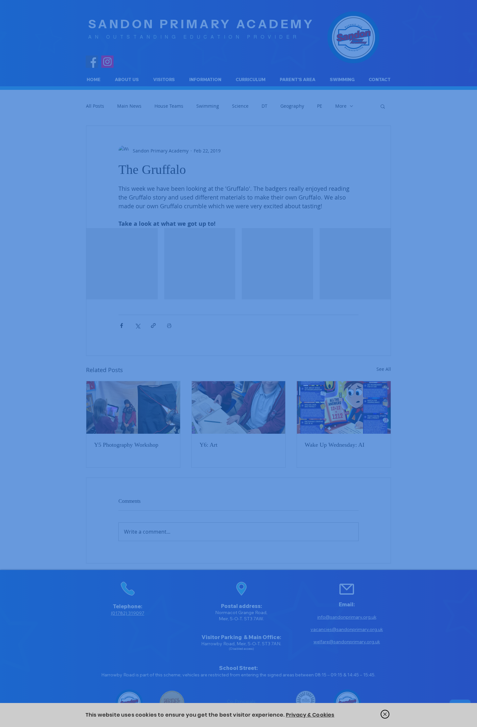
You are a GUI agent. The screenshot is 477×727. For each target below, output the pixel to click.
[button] (385, 714)
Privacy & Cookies (310, 715)
